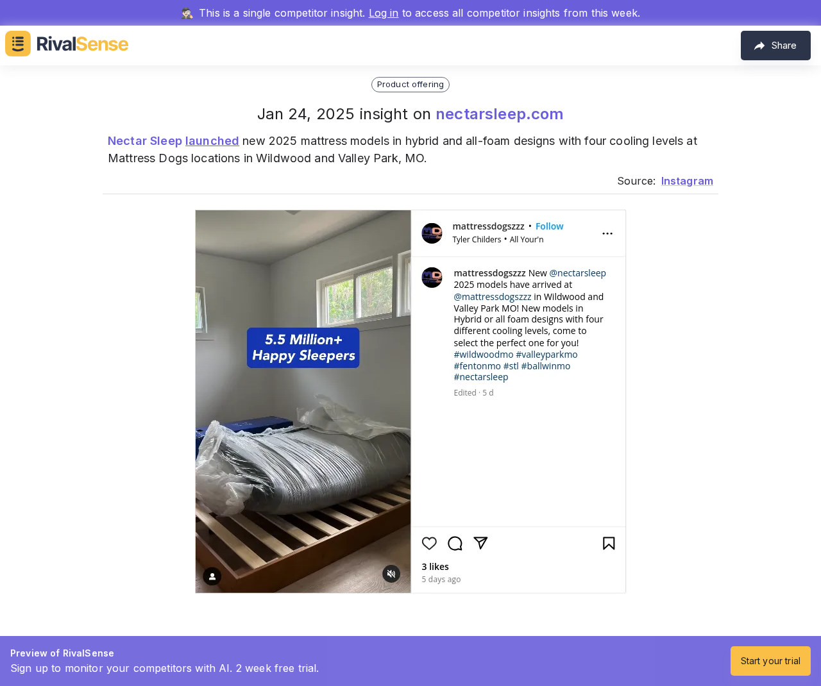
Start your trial (770, 660)
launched (212, 140)
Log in (384, 12)
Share (784, 45)
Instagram (687, 180)
